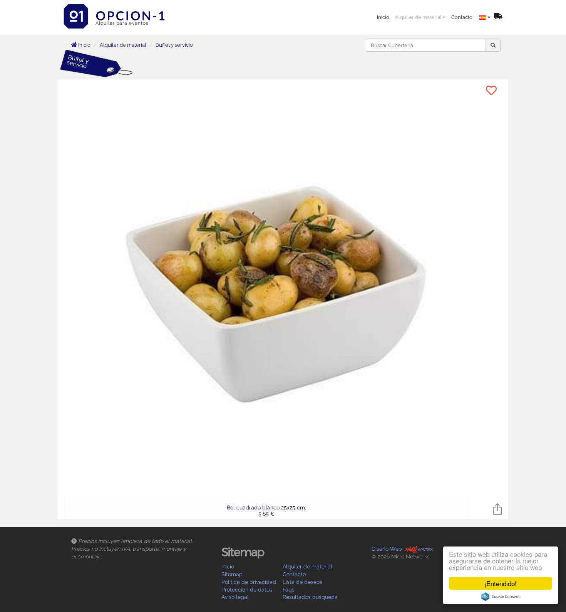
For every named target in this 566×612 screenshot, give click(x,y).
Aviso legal (235, 597)
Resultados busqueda (310, 597)
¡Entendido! (500, 583)
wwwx (425, 549)
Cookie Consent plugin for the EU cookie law (500, 596)
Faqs (289, 590)
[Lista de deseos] (498, 17)
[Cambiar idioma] (485, 17)
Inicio (383, 17)
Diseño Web (387, 549)
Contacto (461, 17)
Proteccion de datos (246, 590)
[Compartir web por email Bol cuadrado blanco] (497, 508)
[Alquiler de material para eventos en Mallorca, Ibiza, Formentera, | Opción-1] (117, 9)
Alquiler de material (418, 17)
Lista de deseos (302, 582)
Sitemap (232, 574)
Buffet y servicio (174, 45)
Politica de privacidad (248, 582)
